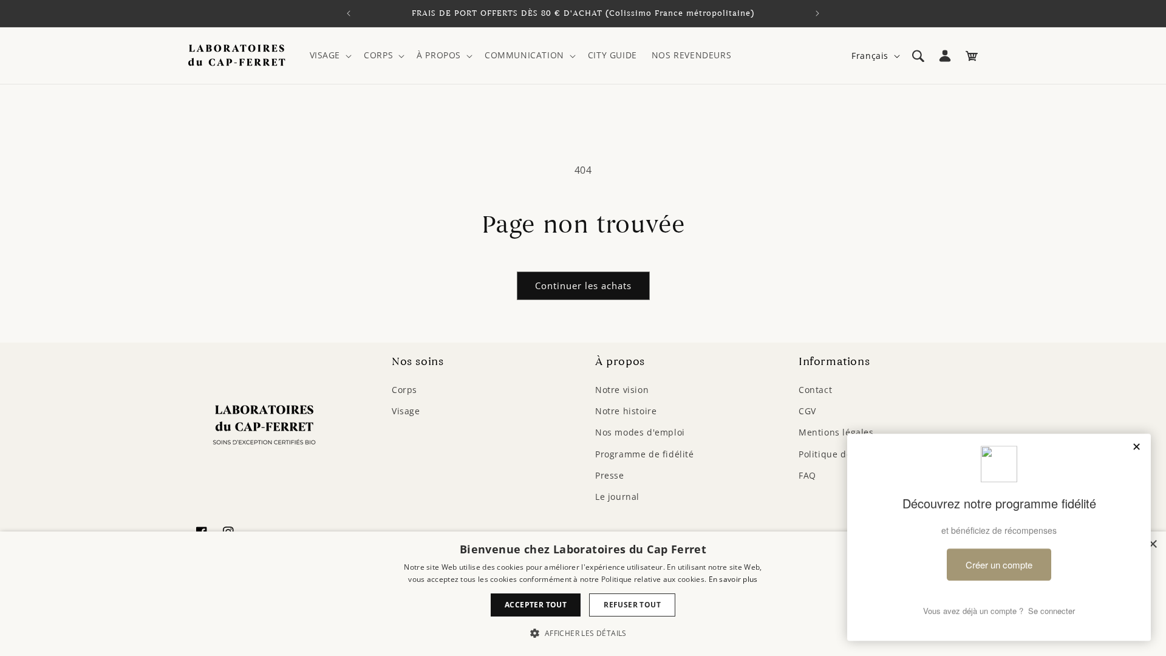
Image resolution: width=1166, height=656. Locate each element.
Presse (609, 475)
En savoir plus (733, 579)
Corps (404, 389)
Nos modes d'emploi (640, 432)
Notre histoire (625, 411)
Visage (406, 411)
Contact (815, 389)
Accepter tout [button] (536, 605)
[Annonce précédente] (348, 13)
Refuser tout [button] (632, 605)
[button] (329, 55)
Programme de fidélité (644, 454)
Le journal (617, 496)
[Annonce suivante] (817, 13)
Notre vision (622, 389)
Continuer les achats (583, 285)
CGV (807, 411)
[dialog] (583, 593)
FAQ (807, 475)
